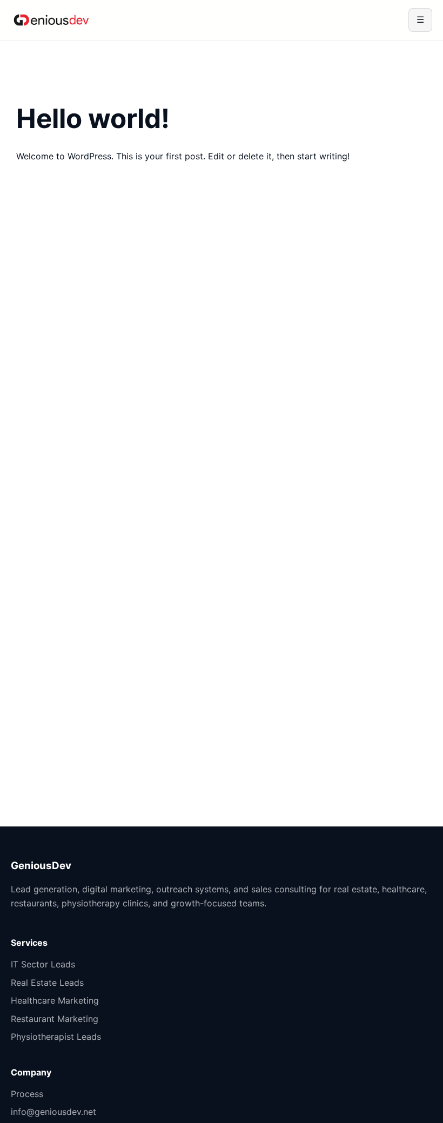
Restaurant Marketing (54, 1018)
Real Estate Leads (47, 982)
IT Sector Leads (43, 964)
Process (27, 1093)
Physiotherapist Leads (56, 1036)
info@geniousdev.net (53, 1111)
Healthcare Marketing (55, 1000)
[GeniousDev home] (51, 20)
